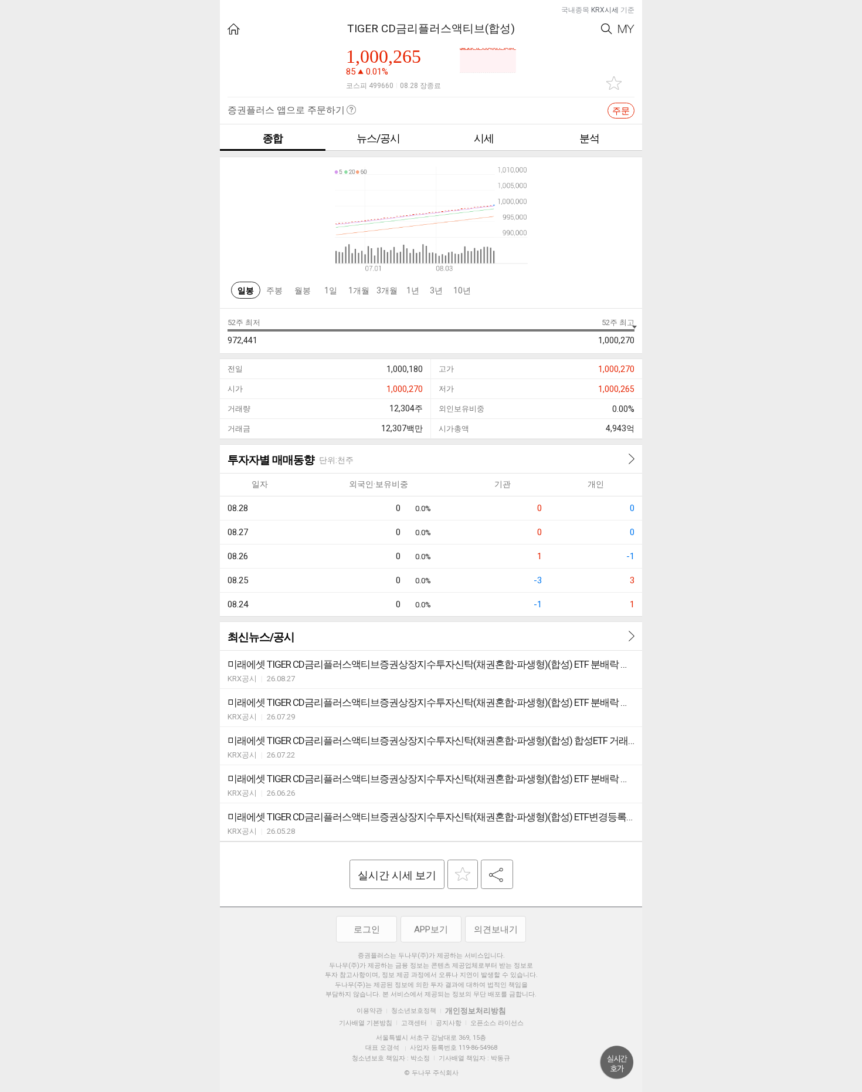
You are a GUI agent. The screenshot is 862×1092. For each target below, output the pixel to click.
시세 (484, 138)
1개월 (358, 290)
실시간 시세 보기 (397, 875)
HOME (234, 29)
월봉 (302, 290)
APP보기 (431, 929)
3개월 (387, 290)
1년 (412, 290)
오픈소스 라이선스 (497, 1023)
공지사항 (448, 1023)
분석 (589, 138)
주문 (621, 111)
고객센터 (414, 1023)
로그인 (367, 929)
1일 (330, 290)
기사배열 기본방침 (365, 1023)
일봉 (245, 290)
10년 (462, 290)
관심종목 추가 (614, 83)
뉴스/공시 (378, 138)
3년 (436, 290)
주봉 (274, 290)
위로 (616, 1062)
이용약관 (369, 1011)
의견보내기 (496, 929)
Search (606, 29)
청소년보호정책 (413, 1011)
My (626, 29)
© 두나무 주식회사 (431, 1073)
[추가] (462, 874)
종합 (273, 138)
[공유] (497, 874)
